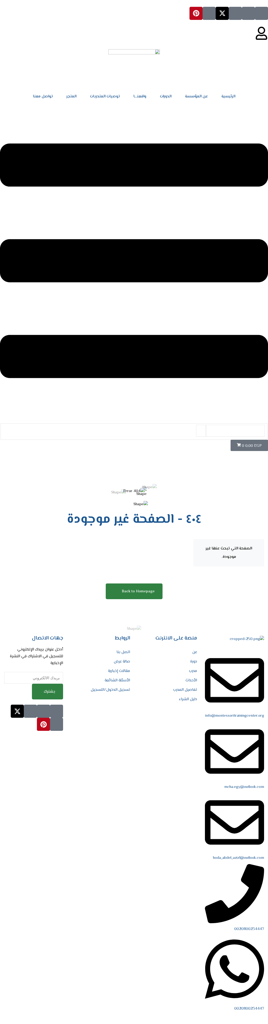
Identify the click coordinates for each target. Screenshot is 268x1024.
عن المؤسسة (196, 96)
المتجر (71, 96)
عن (194, 652)
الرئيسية (228, 96)
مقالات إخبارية (119, 671)
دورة (193, 662)
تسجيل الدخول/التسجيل (110, 690)
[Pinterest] (196, 13)
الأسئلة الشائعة (117, 680)
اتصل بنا (123, 652)
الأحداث (191, 680)
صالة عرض (122, 662)
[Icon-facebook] (261, 13)
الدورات (165, 96)
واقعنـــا (139, 96)
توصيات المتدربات (105, 96)
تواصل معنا (43, 96)
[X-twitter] (222, 13)
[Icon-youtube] (209, 13)
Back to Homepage (138, 591)
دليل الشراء (188, 699)
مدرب (193, 671)
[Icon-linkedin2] (248, 13)
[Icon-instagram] (235, 13)
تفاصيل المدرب (185, 690)
